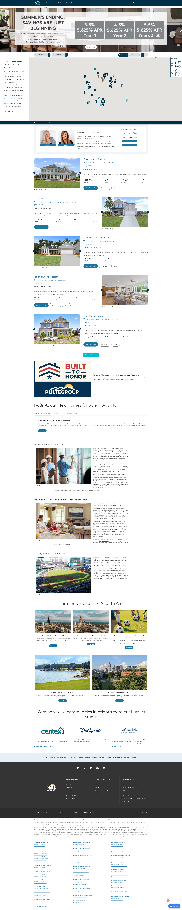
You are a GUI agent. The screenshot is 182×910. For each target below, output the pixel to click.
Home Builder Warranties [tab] (74, 413)
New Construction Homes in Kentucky (81, 842)
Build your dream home (11, 98)
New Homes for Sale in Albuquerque (79, 889)
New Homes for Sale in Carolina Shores (80, 897)
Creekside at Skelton (94, 159)
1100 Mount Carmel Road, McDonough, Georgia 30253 (102, 319)
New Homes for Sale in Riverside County (41, 858)
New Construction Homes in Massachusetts (82, 855)
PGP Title (97, 787)
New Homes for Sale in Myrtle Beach (117, 871)
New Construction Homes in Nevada (81, 872)
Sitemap (97, 798)
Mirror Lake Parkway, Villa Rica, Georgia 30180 (100, 241)
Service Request (142, 2)
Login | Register (122, 2)
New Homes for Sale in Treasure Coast (41, 888)
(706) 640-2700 (88, 166)
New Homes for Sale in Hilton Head (117, 869)
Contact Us (131, 2)
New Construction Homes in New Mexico (81, 888)
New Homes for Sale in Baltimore (78, 849)
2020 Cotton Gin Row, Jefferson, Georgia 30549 (51, 280)
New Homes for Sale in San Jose (39, 861)
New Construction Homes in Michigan (81, 861)
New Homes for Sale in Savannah (40, 895)
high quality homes (123, 477)
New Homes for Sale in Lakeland (40, 878)
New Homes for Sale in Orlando (39, 881)
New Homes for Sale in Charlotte (78, 898)
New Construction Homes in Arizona (42, 842)
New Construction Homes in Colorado (42, 865)
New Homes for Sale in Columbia (117, 864)
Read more (53, 645)
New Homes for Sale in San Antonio (117, 887)
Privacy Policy (88, 812)
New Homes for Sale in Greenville (117, 867)
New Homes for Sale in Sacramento (40, 860)
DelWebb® (69, 787)
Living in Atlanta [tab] (58, 413)
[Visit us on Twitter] (84, 768)
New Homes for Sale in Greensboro (79, 900)
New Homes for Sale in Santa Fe (78, 891)
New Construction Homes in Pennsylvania (120, 855)
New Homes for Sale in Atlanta (39, 893)
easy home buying (104, 541)
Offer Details (91, 47)
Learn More (95, 383)
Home (35, 7)
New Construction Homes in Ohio (118, 842)
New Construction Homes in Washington (120, 896)
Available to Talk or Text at (129, 129)
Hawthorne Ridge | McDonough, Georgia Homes (98, 757)
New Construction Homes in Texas (118, 880)
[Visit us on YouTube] (97, 768)
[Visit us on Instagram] (104, 768)
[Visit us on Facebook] (78, 768)
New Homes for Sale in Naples (39, 879)
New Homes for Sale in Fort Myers (40, 874)
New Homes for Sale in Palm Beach (40, 883)
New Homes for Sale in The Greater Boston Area (81, 857)
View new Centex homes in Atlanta (43, 746)
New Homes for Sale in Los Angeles (40, 853)
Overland (39, 198)
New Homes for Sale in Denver (39, 867)
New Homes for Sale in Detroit (78, 862)
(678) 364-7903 (88, 322)
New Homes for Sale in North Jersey (79, 882)
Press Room (126, 793)
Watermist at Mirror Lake (97, 237)
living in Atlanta (112, 576)
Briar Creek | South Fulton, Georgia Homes (124, 757)
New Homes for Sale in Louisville (78, 844)
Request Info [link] (129, 145)
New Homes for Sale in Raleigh (78, 902)
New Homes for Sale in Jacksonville (40, 876)
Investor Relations (100, 793)
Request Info (104, 188)
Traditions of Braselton (46, 276)
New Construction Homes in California (42, 849)
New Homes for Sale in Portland (116, 851)
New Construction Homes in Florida (42, 871)
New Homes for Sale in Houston (117, 885)
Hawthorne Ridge (93, 315)
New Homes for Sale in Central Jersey (79, 884)
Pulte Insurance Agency (101, 790)
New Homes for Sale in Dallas (116, 883)
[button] (50, 3)
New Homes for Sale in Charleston (117, 862)
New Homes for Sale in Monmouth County (80, 881)
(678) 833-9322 (39, 205)
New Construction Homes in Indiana (42, 904)
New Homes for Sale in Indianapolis (40, 906)
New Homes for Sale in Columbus (117, 846)
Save (115, 188)
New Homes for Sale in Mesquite (78, 875)
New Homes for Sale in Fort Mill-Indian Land (119, 866)
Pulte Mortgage (99, 784)
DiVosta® (69, 790)
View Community (91, 188)
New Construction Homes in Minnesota (81, 866)
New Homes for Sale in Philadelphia (117, 857)
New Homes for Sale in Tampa (39, 886)
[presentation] (1, 30)
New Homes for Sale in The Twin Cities (79, 868)
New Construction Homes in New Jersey (81, 879)
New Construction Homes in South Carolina (121, 861)
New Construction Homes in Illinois (42, 899)
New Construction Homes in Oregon (119, 849)
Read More (42, 430)
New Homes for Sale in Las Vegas (78, 873)
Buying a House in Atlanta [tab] (42, 413)
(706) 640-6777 (39, 283)
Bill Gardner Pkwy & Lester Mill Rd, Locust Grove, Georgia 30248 (56, 202)
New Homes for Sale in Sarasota (39, 884)
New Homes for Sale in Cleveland (117, 844)
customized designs (10, 109)
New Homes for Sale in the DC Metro (79, 851)
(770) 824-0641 (88, 244)
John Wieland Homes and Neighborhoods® (78, 793)
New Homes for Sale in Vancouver (117, 900)
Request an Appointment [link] (129, 141)
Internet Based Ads (128, 787)
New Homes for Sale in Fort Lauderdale (41, 872)
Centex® (68, 784)
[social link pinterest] (47, 189)
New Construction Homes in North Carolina (82, 895)
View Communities (78, 744)
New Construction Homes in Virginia (119, 891)
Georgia (40, 7)
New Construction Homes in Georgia (42, 892)
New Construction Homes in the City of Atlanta (70, 757)
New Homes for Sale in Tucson (39, 846)
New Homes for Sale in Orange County (41, 855)
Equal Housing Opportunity (131, 784)
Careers (97, 795)
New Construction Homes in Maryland (81, 848)
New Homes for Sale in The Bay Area (40, 851)
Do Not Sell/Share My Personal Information (135, 798)
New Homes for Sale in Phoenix (39, 844)
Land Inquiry (126, 801)
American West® (71, 795)
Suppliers (125, 790)
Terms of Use (75, 812)
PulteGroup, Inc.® (71, 798)
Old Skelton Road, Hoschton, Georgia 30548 (99, 163)
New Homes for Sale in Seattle (116, 898)
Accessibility (126, 795)
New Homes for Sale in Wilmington (79, 903)
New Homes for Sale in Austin (116, 882)
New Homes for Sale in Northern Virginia (118, 892)
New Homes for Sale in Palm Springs (40, 856)
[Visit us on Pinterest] (91, 768)
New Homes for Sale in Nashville (117, 876)
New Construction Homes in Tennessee (119, 875)
